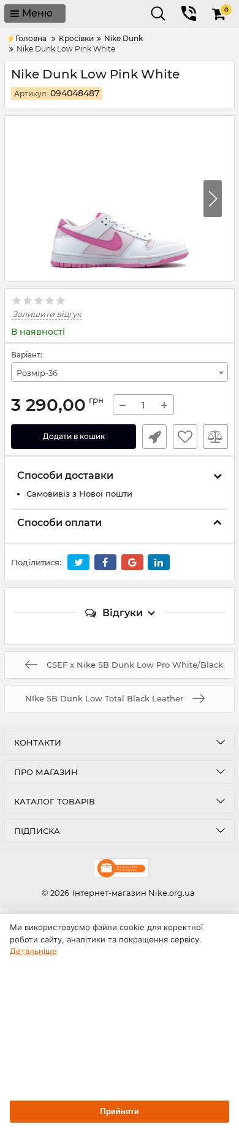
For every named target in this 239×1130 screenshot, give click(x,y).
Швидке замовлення (154, 436)
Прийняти (119, 1111)
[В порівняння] (215, 436)
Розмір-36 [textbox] (37, 373)
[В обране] (185, 436)
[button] (212, 198)
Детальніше (33, 951)
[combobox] (119, 372)
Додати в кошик (74, 436)
